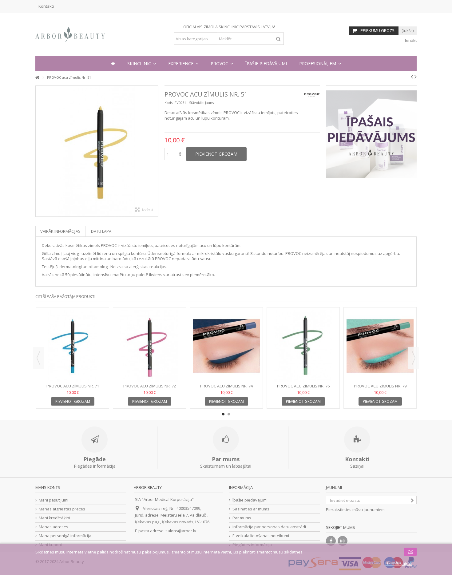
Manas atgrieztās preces (62, 509)
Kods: (169, 102)
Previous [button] (38, 358)
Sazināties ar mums (250, 509)
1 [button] (223, 414)
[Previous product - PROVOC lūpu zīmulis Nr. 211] (412, 76)
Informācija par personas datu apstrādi (269, 526)
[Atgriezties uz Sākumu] (37, 77)
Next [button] (413, 358)
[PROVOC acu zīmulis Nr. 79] (380, 346)
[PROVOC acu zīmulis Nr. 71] (72, 346)
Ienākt (410, 40)
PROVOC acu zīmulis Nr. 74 (226, 386)
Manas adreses (53, 526)
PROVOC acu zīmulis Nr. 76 (303, 386)
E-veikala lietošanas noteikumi (260, 535)
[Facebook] (331, 541)
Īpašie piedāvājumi (250, 500)
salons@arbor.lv (180, 530)
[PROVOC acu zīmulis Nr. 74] (226, 346)
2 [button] (229, 414)
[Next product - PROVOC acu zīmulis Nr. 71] (415, 76)
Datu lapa (101, 231)
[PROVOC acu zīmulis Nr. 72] (149, 346)
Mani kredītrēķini (54, 518)
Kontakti (46, 6)
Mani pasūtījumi (53, 500)
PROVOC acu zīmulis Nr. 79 (380, 386)
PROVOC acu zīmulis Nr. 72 (149, 386)
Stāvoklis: (196, 102)
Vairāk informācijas (60, 231)
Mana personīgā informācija (65, 535)
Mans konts (47, 487)
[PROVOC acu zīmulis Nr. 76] (303, 346)
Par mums (241, 518)
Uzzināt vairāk (398, 563)
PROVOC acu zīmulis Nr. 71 (72, 386)
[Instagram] (342, 541)
